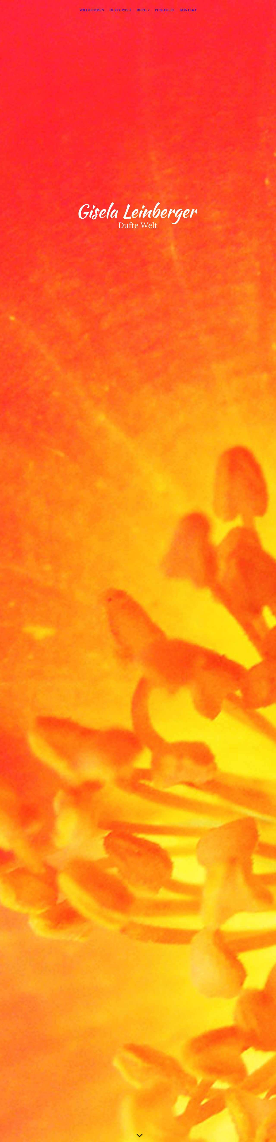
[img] (138, 571)
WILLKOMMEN (92, 10)
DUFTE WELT (120, 10)
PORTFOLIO (164, 10)
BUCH (142, 10)
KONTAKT (188, 10)
